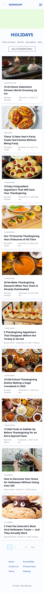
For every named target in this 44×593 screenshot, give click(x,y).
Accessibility (28, 561)
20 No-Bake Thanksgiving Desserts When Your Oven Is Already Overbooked (21, 286)
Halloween (31, 42)
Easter (20, 42)
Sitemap (27, 571)
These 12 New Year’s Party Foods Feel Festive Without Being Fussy (20, 140)
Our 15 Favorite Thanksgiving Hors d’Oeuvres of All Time (21, 237)
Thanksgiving (9, 182)
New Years (8, 133)
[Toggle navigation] (40, 4)
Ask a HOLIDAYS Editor (22, 49)
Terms (11, 571)
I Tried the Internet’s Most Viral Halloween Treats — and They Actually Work (22, 530)
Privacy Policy (29, 566)
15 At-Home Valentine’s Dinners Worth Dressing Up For (20, 90)
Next (33, 547)
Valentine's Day (10, 83)
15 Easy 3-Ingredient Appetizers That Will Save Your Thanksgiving (19, 190)
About (11, 561)
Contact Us (14, 566)
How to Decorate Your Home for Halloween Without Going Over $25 (21, 482)
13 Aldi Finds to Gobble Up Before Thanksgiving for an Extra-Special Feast (20, 433)
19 (26, 547)
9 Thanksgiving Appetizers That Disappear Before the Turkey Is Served (20, 335)
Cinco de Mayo (9, 42)
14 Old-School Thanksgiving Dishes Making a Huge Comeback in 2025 (20, 383)
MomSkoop (15, 4)
